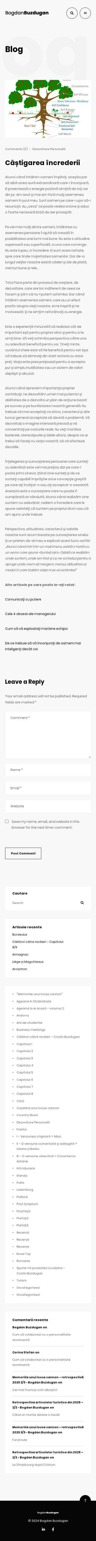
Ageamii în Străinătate (34, 1001)
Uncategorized (28, 1288)
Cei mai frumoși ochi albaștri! (34, 1390)
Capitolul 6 (25, 1080)
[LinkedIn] (43, 1530)
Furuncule (19, 1440)
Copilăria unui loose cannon (38, 1108)
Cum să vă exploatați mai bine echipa (36, 628)
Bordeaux (19, 935)
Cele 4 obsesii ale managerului (30, 614)
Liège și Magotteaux (27, 962)
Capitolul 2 (25, 1051)
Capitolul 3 (25, 1058)
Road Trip (24, 1254)
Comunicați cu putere (23, 599)
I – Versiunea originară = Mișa (39, 1136)
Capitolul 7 (25, 1087)
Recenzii (23, 1233)
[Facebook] (53, 1530)
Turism (22, 1280)
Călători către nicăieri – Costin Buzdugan (48, 1037)
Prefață (22, 1218)
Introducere (26, 1168)
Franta (22, 1129)
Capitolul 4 (25, 1065)
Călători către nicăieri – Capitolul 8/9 (37, 944)
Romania (23, 1261)
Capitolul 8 (25, 1094)
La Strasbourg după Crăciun (33, 1465)
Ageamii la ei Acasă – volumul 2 (40, 1008)
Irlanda (22, 1176)
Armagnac (20, 954)
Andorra (23, 1015)
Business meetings (31, 1030)
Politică (22, 1197)
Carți (20, 1101)
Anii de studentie (29, 1023)
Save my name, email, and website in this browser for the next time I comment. (45, 824)
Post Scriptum (27, 1204)
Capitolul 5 (25, 1072)
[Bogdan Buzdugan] (27, 13)
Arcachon (19, 969)
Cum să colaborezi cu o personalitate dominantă (41, 1337)
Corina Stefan (23, 1352)
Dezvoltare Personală (48, 149)
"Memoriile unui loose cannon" (40, 994)
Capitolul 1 (24, 1044)
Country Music (27, 1115)
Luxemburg (25, 1190)
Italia (20, 1183)
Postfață (23, 1211)
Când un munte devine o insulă (36, 1415)
